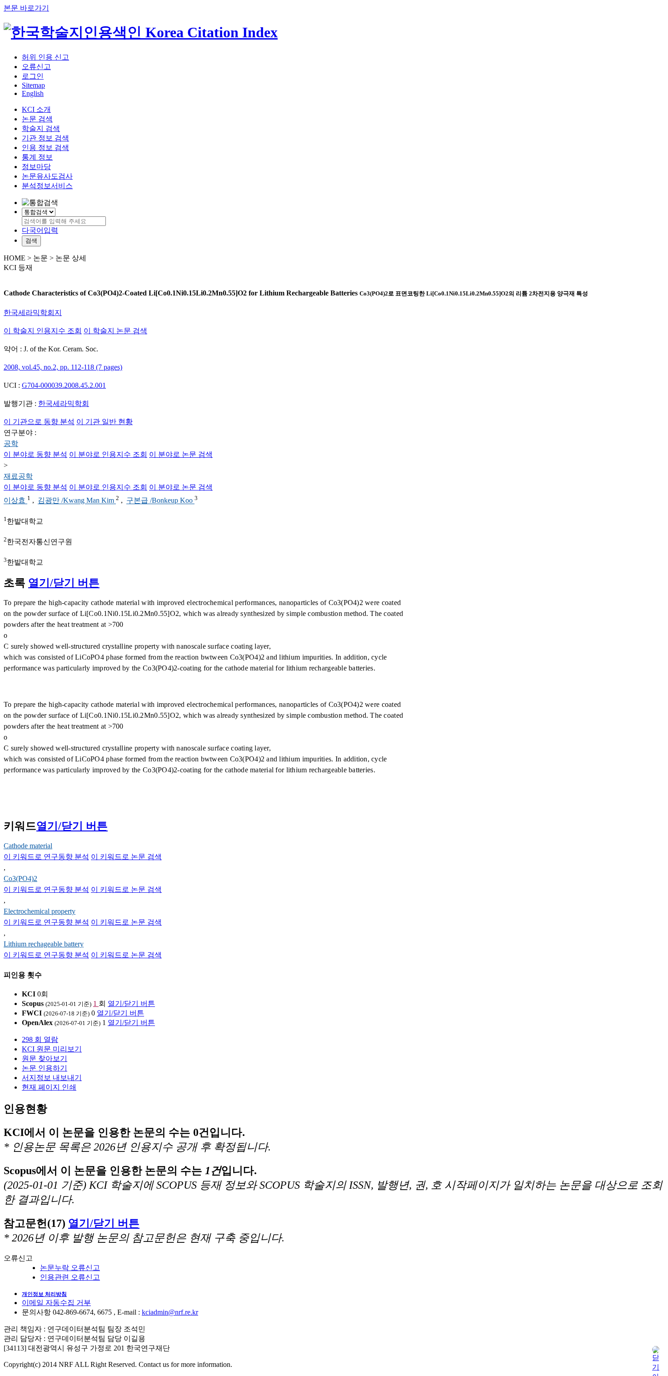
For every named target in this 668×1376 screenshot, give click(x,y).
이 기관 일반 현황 (104, 421)
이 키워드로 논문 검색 (126, 857)
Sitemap (33, 85)
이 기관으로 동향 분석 (39, 421)
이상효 (15, 501)
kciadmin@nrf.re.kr (170, 1312)
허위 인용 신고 (45, 57)
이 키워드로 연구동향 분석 (46, 857)
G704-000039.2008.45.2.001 (64, 385)
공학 (11, 443)
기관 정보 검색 (45, 138)
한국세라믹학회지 (33, 312)
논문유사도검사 (47, 176)
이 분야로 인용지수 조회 (108, 454)
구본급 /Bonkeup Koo (160, 501)
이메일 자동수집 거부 (56, 1302)
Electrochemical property (39, 911)
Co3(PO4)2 (20, 878)
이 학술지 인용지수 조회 (43, 331)
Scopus (33, 1003)
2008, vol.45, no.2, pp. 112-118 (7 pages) (63, 367)
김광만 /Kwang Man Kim (77, 501)
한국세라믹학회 (63, 403)
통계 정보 (37, 157)
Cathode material (28, 846)
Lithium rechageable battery (44, 944)
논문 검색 (37, 119)
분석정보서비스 (47, 186)
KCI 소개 (36, 109)
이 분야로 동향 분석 (35, 454)
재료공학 (18, 476)
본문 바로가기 (26, 8)
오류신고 (36, 66)
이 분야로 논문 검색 (181, 454)
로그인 (33, 76)
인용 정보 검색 (45, 147)
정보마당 (36, 166)
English (33, 93)
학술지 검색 (41, 128)
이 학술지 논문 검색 (115, 331)
